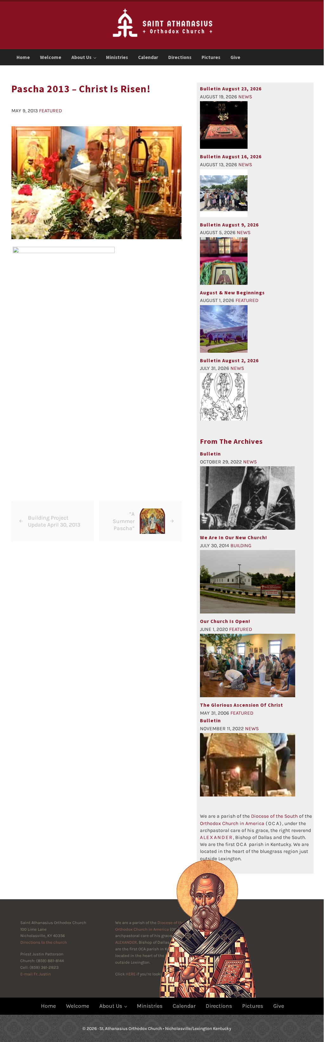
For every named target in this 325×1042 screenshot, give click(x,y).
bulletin (210, 454)
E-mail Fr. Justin (35, 974)
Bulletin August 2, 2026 (229, 360)
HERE (131, 974)
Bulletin (210, 721)
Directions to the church (43, 942)
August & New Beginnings (232, 293)
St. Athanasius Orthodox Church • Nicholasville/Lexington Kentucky (165, 1028)
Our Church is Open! (225, 621)
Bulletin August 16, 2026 (231, 157)
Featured (50, 111)
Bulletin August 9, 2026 (229, 225)
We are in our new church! (233, 537)
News (245, 97)
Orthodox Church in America (232, 823)
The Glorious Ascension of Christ (241, 705)
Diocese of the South (274, 816)
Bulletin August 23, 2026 (231, 89)
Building (240, 545)
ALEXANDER (126, 942)
